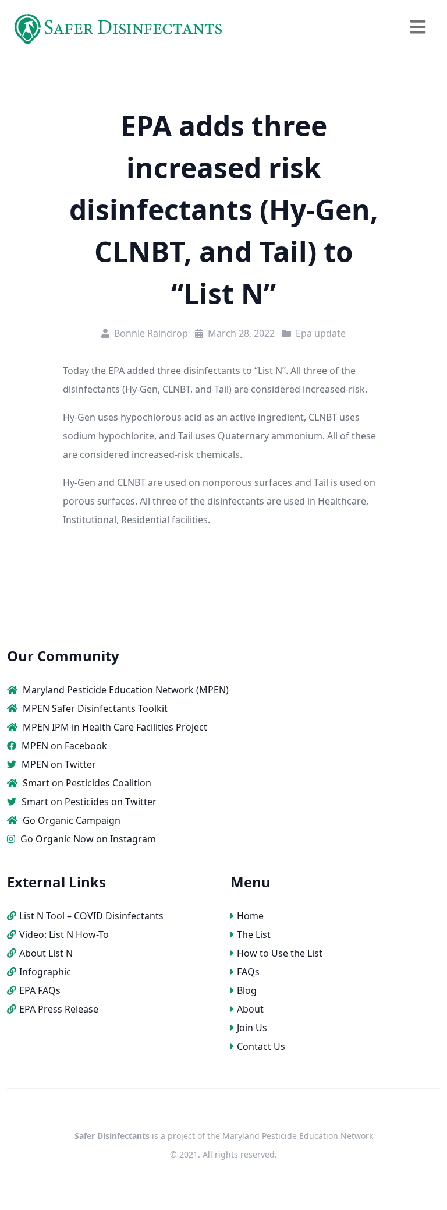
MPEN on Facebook (63, 745)
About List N (46, 953)
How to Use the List (279, 953)
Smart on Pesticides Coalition (85, 783)
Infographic (45, 971)
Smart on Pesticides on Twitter (88, 801)
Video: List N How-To (64, 934)
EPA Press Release (58, 1009)
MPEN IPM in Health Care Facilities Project (113, 727)
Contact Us (261, 1046)
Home (250, 915)
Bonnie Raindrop (151, 333)
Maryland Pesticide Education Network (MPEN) (124, 689)
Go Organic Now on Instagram (87, 838)
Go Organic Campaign (70, 820)
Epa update (321, 333)
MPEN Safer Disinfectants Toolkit (94, 708)
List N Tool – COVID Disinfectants (91, 915)
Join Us (252, 1027)
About (250, 1009)
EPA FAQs (40, 990)
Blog (247, 990)
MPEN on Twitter (57, 764)
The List (254, 934)
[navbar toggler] (417, 27)
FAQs (248, 971)
